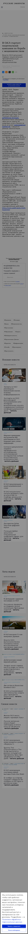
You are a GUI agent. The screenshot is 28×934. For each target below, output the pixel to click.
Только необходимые (14, 930)
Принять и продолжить (14, 926)
